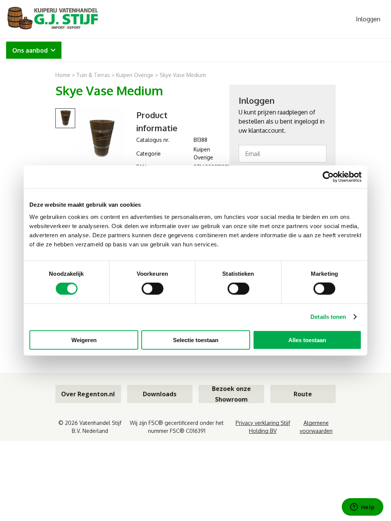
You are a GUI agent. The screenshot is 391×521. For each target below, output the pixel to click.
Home (62, 75)
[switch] (152, 289)
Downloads (159, 394)
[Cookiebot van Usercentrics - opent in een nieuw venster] (328, 177)
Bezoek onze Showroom (231, 394)
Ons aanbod (30, 50)
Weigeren (84, 339)
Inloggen (368, 19)
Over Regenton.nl (88, 394)
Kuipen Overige (134, 75)
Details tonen (328, 317)
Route (303, 394)
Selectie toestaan (195, 339)
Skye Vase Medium (183, 75)
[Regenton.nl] (52, 19)
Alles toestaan (307, 339)
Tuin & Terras (93, 75)
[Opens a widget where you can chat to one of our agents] (362, 507)
